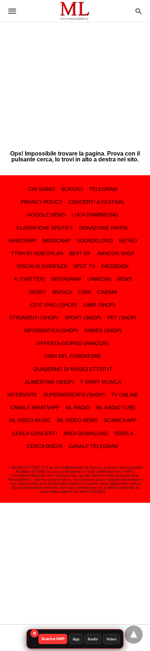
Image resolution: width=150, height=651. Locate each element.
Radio (93, 639)
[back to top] (134, 634)
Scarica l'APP (53, 638)
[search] (138, 11)
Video (111, 639)
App (75, 639)
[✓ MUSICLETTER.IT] (74, 10)
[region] (75, 80)
